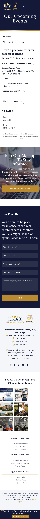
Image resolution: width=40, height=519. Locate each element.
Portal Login (20, 477)
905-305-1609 (21, 345)
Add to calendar (13, 101)
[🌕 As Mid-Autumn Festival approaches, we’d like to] (6, 424)
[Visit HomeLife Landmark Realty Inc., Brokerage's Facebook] (14, 365)
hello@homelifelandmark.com (21, 335)
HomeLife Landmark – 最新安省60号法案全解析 (11, 135)
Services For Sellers (20, 460)
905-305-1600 (21, 338)
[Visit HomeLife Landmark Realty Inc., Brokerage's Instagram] (10, 365)
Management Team (20, 483)
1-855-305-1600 (21, 341)
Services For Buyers (20, 444)
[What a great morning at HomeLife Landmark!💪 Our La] (21, 424)
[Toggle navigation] (36, 6)
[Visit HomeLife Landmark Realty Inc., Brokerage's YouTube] (23, 365)
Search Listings (20, 449)
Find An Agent (20, 466)
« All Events (7, 36)
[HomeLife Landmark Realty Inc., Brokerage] (10, 5)
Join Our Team (20, 480)
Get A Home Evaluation (20, 463)
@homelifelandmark (20, 383)
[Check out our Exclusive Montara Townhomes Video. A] (21, 409)
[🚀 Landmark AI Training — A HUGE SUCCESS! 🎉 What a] (21, 394)
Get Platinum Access (20, 517)
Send (20, 298)
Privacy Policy (18, 499)
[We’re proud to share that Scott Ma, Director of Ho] (6, 394)
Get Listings (20, 446)
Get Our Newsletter (20, 189)
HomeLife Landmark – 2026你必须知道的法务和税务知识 (29, 136)
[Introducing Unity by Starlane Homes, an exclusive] (6, 409)
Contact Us (8, 499)
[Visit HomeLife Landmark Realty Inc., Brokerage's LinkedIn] (27, 365)
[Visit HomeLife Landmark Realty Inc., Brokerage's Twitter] (18, 365)
